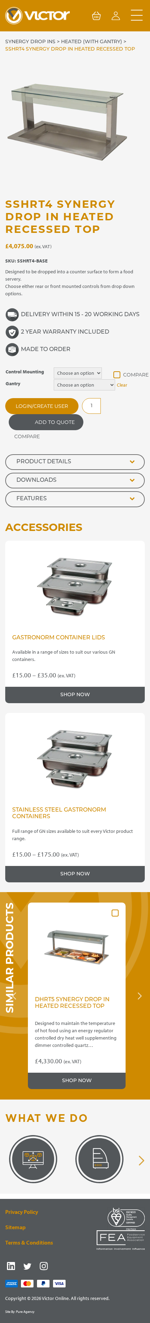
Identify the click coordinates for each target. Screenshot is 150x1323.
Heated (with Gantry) (91, 42)
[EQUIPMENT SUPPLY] (99, 1159)
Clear (122, 385)
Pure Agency (25, 1311)
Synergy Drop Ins (30, 42)
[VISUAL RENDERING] (33, 1159)
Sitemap (15, 1227)
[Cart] (96, 17)
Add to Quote (55, 422)
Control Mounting (25, 371)
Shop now (75, 695)
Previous (13, 996)
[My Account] (116, 17)
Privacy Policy (21, 1211)
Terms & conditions (29, 1242)
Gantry (13, 383)
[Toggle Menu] (137, 16)
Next (139, 996)
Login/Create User (42, 406)
